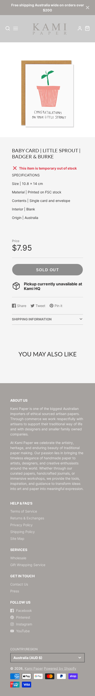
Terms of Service (23, 511)
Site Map (17, 538)
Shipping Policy (22, 532)
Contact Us (19, 584)
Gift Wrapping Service (27, 565)
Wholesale (18, 558)
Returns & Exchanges (27, 518)
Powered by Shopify (60, 668)
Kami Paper (34, 668)
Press (14, 591)
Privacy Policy (21, 525)
